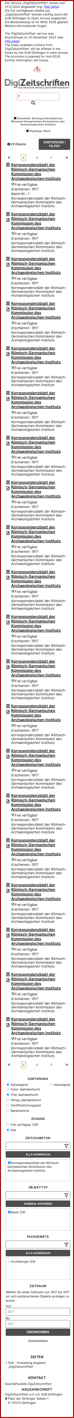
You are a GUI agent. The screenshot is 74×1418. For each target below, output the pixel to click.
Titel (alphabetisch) (24, 1095)
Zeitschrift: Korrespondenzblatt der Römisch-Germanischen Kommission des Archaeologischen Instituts (38, 121)
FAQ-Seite (51, 7)
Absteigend (61, 1085)
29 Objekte (18, 144)
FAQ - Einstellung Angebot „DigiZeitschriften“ (27, 1364)
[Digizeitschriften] (37, 69)
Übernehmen (38, 1332)
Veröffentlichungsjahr (25, 1105)
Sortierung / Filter (54, 144)
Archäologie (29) (23, 1261)
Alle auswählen (38, 1154)
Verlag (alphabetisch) (25, 1100)
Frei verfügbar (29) (24, 1125)
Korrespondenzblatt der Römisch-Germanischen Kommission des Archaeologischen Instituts (36, 171)
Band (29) (18, 1212)
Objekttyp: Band (39, 130)
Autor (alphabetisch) (25, 1089)
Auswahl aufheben (38, 1203)
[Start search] (33, 103)
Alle (13, 1130)
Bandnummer (19, 1111)
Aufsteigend (19, 1085)
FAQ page (12, 41)
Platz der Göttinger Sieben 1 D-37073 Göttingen (28, 1401)
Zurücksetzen (38, 1341)
